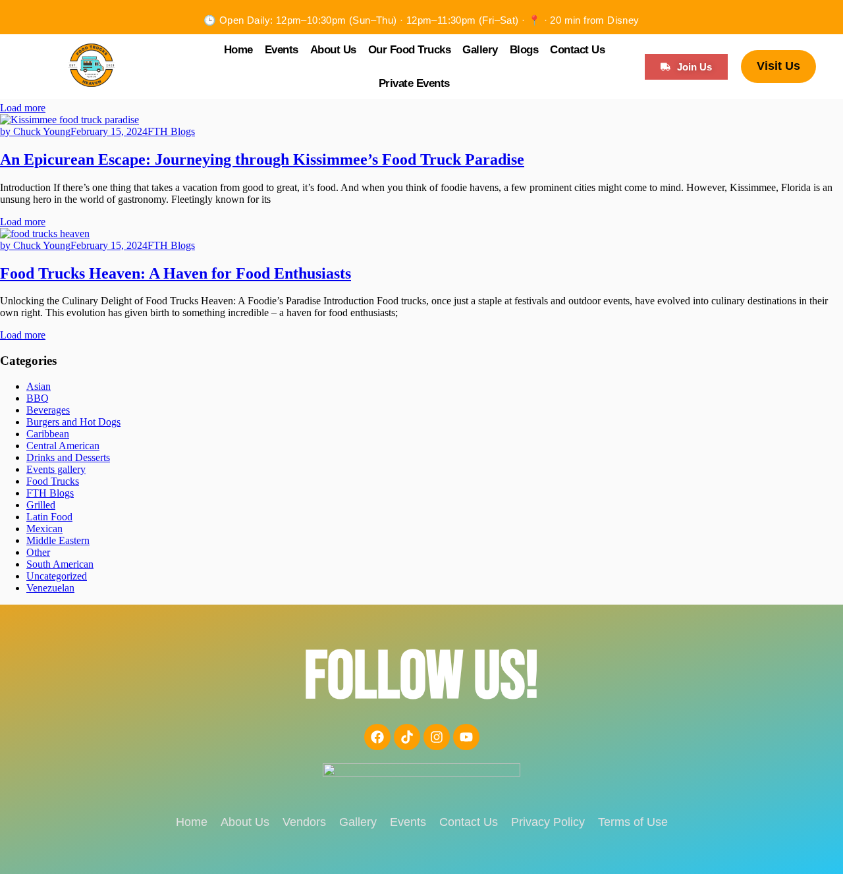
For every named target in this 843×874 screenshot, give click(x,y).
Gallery (480, 49)
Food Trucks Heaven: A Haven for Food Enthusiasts (175, 273)
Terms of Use (633, 822)
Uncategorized (56, 576)
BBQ (37, 398)
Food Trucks (52, 481)
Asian (38, 386)
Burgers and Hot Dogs (73, 421)
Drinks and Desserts (68, 457)
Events (281, 49)
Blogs (524, 49)
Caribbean (47, 433)
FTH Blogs (171, 131)
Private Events (414, 83)
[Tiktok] (407, 737)
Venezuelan (50, 587)
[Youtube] (466, 737)
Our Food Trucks (409, 49)
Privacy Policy (548, 822)
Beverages (48, 410)
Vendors (304, 822)
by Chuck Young (35, 131)
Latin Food (49, 516)
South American (60, 564)
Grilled (40, 504)
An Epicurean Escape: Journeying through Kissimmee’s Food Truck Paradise (262, 159)
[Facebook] (377, 737)
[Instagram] (436, 737)
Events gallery (56, 469)
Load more (22, 107)
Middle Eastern (58, 540)
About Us (333, 49)
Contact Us (577, 49)
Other (38, 552)
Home (238, 49)
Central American (62, 445)
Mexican (44, 528)
